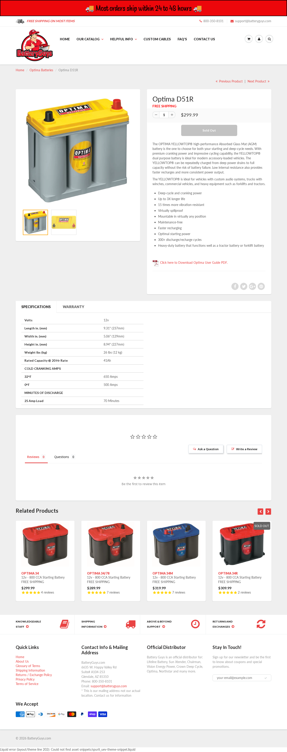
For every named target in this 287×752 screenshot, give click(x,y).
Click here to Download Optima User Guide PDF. (193, 262)
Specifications (36, 307)
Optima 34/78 (98, 573)
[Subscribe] (265, 678)
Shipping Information (30, 670)
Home (65, 39)
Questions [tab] (61, 457)
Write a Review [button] (246, 449)
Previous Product (230, 81)
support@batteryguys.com (253, 21)
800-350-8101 (213, 21)
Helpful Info (121, 39)
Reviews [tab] (33, 457)
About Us (22, 661)
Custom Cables (157, 39)
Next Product (257, 81)
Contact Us (204, 39)
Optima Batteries (41, 70)
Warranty (73, 307)
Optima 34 (30, 573)
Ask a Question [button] (208, 449)
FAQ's (182, 39)
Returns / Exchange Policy (34, 675)
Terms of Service (27, 684)
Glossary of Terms (28, 666)
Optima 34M (162, 573)
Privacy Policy (25, 679)
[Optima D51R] (78, 150)
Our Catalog (88, 39)
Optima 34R (228, 573)
